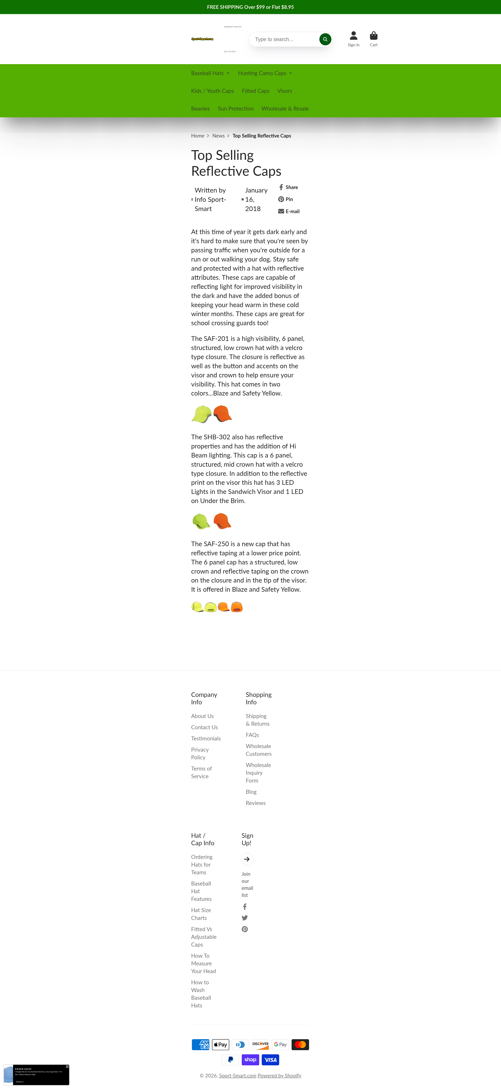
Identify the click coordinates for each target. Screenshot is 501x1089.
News (218, 136)
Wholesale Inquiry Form (258, 773)
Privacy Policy (200, 753)
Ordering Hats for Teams (202, 864)
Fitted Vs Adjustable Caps (204, 937)
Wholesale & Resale (285, 108)
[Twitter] (245, 918)
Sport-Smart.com (237, 1075)
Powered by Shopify (279, 1075)
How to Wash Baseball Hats (201, 994)
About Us (202, 716)
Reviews (256, 802)
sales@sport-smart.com (232, 26)
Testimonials (206, 738)
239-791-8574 (230, 51)
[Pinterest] (245, 929)
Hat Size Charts (201, 914)
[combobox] (291, 39)
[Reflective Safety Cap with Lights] (201, 528)
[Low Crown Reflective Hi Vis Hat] (201, 421)
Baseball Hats (207, 73)
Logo (202, 39)
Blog (251, 791)
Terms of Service (201, 772)
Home (197, 136)
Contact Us (204, 727)
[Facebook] (245, 907)
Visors (284, 90)
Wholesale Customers (259, 750)
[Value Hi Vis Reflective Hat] (197, 611)
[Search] (325, 39)
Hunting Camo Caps (262, 73)
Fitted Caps (255, 90)
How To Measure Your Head (203, 963)
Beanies (200, 108)
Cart (373, 39)
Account (353, 39)
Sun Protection (236, 108)
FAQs (252, 734)
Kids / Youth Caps (212, 90)
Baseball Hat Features (201, 891)
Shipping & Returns (258, 720)
